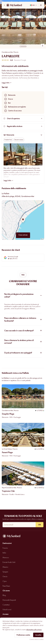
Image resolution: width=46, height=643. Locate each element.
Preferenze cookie (23, 635)
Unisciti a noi (7, 609)
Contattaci (6, 605)
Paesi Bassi (6, 586)
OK (39, 525)
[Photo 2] (21, 46)
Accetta (38, 635)
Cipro (5, 581)
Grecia (5, 576)
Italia (4, 553)
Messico (5, 567)
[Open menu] (41, 5)
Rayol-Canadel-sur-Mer (9, 488)
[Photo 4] (24, 46)
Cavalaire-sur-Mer (7, 52)
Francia (16, 52)
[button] (23, 22)
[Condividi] (42, 45)
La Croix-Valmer (7, 449)
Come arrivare (23, 235)
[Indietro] (4, 5)
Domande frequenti (9, 600)
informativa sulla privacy (34, 630)
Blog (4, 595)
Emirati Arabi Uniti (9, 562)
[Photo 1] (20, 46)
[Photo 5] (25, 46)
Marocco (6, 557)
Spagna (5, 572)
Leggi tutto (7, 180)
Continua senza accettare (36, 639)
